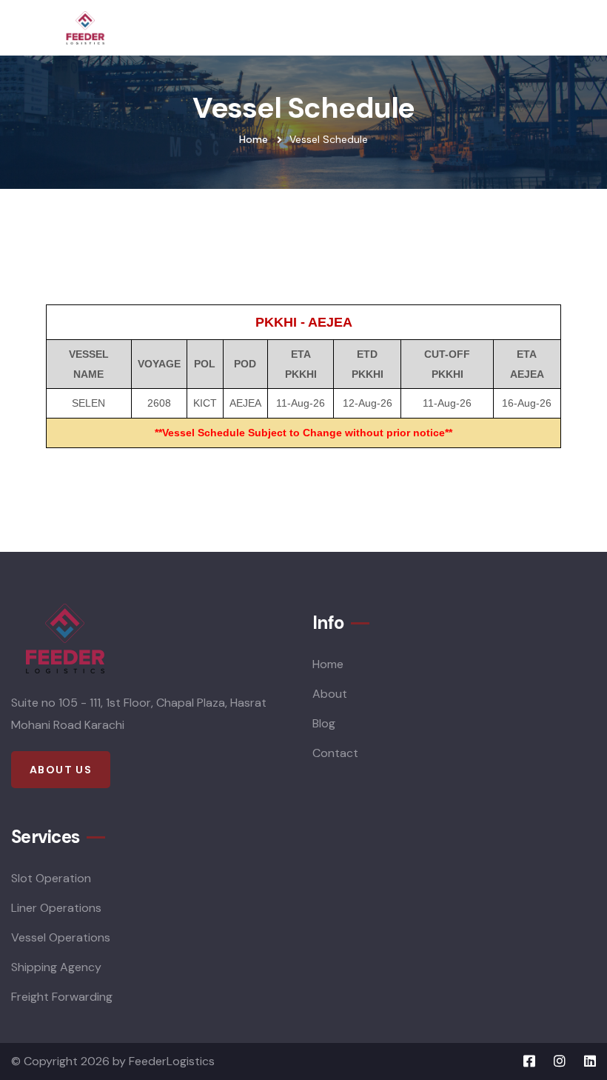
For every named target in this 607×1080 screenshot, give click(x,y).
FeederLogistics (172, 1061)
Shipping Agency (56, 967)
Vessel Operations (60, 937)
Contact (335, 753)
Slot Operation (51, 878)
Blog (323, 723)
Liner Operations (56, 908)
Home (253, 139)
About (329, 693)
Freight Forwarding (62, 996)
